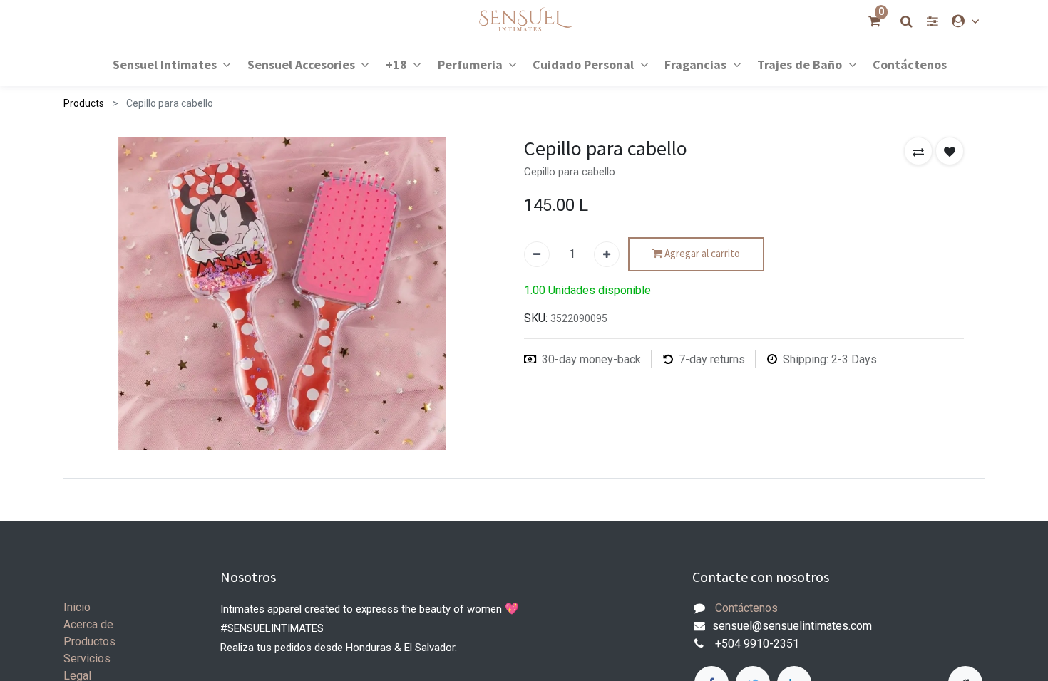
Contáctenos (746, 608)
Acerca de (88, 624)
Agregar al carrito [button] (701, 253)
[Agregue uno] (607, 254)
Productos (89, 641)
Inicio (77, 607)
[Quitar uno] (537, 254)
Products (83, 103)
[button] (918, 151)
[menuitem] (910, 63)
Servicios (87, 658)
